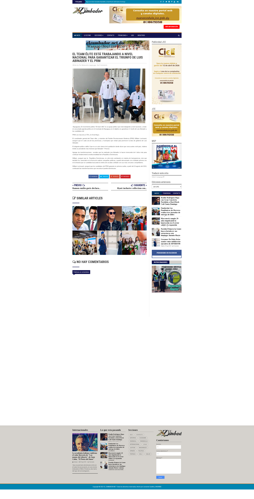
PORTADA (132, 454)
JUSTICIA (132, 447)
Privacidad (122, 35)
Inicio (78, 35)
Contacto (110, 35)
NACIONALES (143, 447)
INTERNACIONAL (135, 444)
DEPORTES (133, 438)
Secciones (98, 35)
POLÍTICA (141, 451)
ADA (131, 434)
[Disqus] (110, 343)
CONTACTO (139, 434)
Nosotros (141, 35)
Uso (132, 35)
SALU (140, 454)
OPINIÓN (132, 451)
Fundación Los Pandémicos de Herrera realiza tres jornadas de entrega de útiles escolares (170, 212)
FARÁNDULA (144, 441)
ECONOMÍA (143, 438)
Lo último (87, 35)
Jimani (145, 444)
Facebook (94, 176)
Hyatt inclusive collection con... (132, 188)
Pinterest (126, 176)
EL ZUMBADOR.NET (110, 486)
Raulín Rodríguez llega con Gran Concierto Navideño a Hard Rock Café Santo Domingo (100, 1)
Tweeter (105, 176)
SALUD (148, 454)
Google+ (116, 176)
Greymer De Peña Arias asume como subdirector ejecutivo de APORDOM (171, 241)
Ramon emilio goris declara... (86, 188)
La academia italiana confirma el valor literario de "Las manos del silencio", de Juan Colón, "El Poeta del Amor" (84, 456)
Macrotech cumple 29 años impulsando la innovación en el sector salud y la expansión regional (170, 223)
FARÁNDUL (133, 441)
